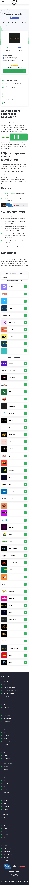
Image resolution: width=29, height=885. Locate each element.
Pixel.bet (6, 744)
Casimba (11, 626)
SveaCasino (12, 584)
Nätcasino (4, 7)
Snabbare (11, 301)
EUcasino (6, 834)
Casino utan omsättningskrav (11, 690)
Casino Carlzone (8, 823)
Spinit (10, 456)
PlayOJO (11, 287)
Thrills (10, 343)
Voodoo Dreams (13, 548)
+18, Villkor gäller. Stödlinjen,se (14, 67)
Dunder (10, 605)
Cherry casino (12, 619)
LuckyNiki (11, 449)
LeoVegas (11, 329)
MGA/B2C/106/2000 (10, 193)
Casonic (11, 520)
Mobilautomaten (13, 655)
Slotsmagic (11, 527)
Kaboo (10, 662)
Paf (9, 427)
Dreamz (11, 641)
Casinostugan (12, 294)
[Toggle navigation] (3, 2)
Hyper (10, 513)
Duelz (10, 399)
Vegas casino (12, 591)
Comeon (11, 420)
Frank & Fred (12, 322)
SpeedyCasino (12, 384)
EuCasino (11, 534)
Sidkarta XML (7, 707)
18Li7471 (7, 198)
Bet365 (11, 570)
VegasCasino (7, 721)
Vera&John (11, 598)
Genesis (11, 612)
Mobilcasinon (7, 699)
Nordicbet (11, 491)
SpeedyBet (11, 413)
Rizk (10, 463)
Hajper (10, 308)
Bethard (11, 484)
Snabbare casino (8, 800)
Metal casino (12, 434)
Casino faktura (7, 704)
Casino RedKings (13, 562)
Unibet (10, 541)
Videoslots (11, 634)
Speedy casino (7, 718)
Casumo (11, 351)
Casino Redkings (8, 825)
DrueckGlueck (12, 555)
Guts (10, 315)
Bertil (10, 577)
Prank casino (12, 470)
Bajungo (11, 505)
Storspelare (12, 406)
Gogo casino (12, 377)
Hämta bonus (14, 71)
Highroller (11, 336)
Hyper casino (7, 741)
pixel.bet (11, 363)
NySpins (11, 498)
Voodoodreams (7, 758)
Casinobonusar (7, 684)
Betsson (11, 477)
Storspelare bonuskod (14, 7)
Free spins (6, 696)
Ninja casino (12, 370)
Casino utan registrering (9, 687)
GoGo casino (7, 735)
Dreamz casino (7, 730)
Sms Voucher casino (9, 693)
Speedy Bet (7, 715)
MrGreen (11, 392)
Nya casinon (7, 702)
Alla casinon (7, 679)
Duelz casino (7, 732)
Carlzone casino (13, 441)
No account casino (13, 648)
